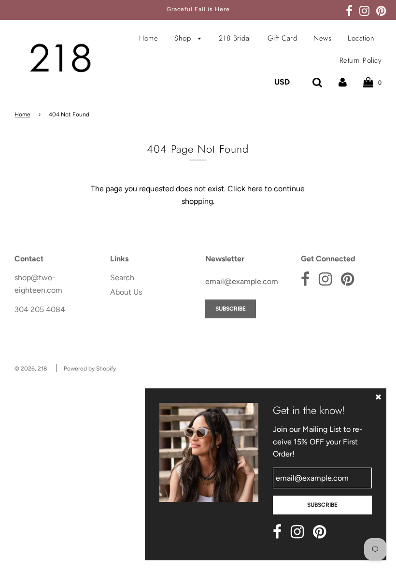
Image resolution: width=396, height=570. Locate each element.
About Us (126, 292)
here (255, 188)
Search (122, 277)
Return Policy (360, 60)
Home (148, 38)
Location (361, 38)
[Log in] (343, 81)
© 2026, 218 (30, 368)
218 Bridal (235, 38)
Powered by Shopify (90, 368)
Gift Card (282, 38)
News (322, 38)
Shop (184, 38)
